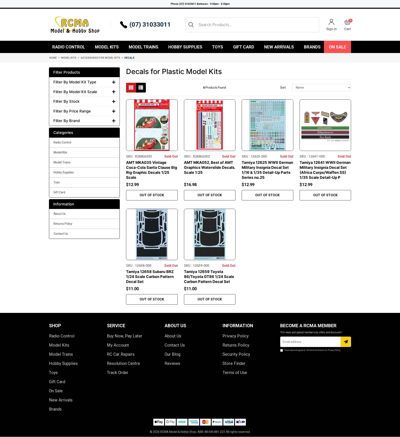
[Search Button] (191, 24)
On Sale (337, 46)
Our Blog (172, 354)
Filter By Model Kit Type (74, 82)
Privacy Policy (235, 335)
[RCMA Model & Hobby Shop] (75, 24)
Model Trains (143, 46)
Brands (55, 409)
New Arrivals (279, 46)
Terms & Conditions (315, 350)
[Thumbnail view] (131, 88)
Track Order (117, 372)
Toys (217, 46)
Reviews (172, 363)
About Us (60, 213)
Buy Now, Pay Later (124, 335)
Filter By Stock (66, 101)
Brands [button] (312, 46)
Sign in (331, 29)
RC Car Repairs (121, 354)
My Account (118, 345)
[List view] (141, 88)
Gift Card (243, 46)
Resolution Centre (123, 363)
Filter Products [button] (66, 72)
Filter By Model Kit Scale (75, 92)
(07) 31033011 (150, 24)
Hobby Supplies (185, 46)
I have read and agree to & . (312, 350)
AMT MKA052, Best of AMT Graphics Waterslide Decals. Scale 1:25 (209, 167)
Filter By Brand (66, 121)
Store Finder (233, 363)
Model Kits (107, 46)
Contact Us (61, 233)
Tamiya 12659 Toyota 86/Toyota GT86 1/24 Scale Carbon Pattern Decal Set (209, 276)
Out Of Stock (152, 195)
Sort (283, 87)
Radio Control (68, 46)
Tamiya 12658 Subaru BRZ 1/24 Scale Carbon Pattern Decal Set (150, 276)
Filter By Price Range (72, 111)
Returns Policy (63, 223)
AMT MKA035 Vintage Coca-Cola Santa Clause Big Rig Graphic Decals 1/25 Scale (151, 170)
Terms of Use (234, 372)
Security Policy (236, 354)
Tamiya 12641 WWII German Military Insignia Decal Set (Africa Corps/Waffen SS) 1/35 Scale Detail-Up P (325, 170)
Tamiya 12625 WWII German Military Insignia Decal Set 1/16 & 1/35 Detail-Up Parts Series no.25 (267, 170)
